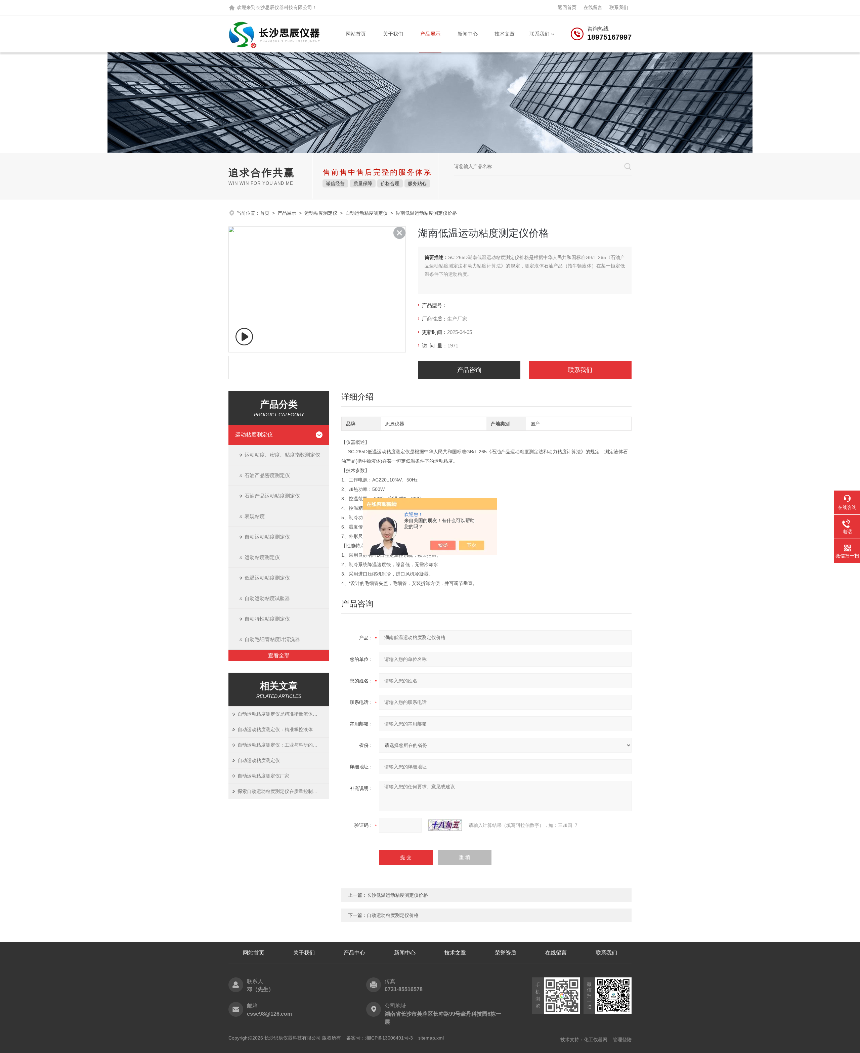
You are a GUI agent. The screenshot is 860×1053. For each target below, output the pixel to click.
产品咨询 (469, 370)
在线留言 (593, 7)
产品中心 (354, 953)
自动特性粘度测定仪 (267, 619)
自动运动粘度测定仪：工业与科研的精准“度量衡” (283, 745)
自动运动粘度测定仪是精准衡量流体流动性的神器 (283, 714)
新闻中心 (468, 34)
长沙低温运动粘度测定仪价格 (397, 895)
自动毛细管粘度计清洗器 (272, 639)
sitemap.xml (431, 1038)
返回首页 (567, 7)
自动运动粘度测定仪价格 (393, 915)
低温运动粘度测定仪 (267, 578)
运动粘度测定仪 (320, 213)
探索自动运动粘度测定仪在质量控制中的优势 (283, 791)
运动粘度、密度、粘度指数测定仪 (282, 455)
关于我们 (393, 34)
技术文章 (504, 34)
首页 (264, 213)
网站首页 (356, 34)
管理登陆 (622, 1039)
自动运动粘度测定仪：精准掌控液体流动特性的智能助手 (283, 729)
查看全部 (279, 655)
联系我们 (618, 7)
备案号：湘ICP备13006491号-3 (379, 1038)
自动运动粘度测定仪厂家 (263, 775)
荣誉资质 (505, 953)
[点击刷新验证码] (445, 825)
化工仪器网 (595, 1039)
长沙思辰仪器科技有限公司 (284, 7)
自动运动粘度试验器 (267, 598)
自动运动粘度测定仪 (366, 213)
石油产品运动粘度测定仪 (272, 496)
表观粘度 (255, 516)
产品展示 (430, 34)
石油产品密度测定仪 (267, 475)
